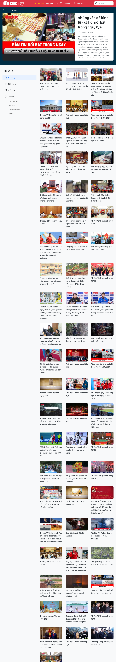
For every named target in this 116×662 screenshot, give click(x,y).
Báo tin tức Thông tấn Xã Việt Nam (22, 5)
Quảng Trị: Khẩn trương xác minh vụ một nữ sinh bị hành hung (77, 198)
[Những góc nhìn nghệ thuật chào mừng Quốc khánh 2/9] (51, 74)
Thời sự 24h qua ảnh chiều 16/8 (77, 394)
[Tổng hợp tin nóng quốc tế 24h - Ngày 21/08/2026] (102, 106)
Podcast (80, 3)
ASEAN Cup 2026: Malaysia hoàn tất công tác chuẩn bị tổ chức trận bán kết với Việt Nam (102, 422)
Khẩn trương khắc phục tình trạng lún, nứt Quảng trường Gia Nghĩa (50, 593)
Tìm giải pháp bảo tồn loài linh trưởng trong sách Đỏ (102, 563)
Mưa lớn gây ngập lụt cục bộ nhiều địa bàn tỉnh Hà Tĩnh (101, 169)
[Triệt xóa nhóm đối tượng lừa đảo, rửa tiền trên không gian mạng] (51, 186)
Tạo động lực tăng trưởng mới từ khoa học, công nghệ (76, 450)
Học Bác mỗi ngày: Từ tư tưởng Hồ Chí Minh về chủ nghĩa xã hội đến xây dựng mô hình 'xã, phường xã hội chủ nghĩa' (102, 507)
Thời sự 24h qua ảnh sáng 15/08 (102, 477)
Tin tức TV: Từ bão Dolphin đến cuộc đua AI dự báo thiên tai (102, 536)
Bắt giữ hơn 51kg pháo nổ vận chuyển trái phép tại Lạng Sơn (76, 478)
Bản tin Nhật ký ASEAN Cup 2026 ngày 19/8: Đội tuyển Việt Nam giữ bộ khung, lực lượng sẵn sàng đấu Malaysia (51, 252)
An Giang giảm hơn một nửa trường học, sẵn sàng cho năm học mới (50, 281)
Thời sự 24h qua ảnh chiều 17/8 (77, 365)
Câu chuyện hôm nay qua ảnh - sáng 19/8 (101, 248)
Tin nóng (40, 3)
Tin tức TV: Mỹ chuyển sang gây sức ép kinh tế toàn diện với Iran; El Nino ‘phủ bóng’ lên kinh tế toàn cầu (102, 89)
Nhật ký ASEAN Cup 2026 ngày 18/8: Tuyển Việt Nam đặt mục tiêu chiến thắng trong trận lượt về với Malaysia (51, 313)
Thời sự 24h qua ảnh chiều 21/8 (77, 116)
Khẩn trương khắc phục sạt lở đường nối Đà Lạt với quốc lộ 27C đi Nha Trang (75, 282)
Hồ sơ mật (12, 105)
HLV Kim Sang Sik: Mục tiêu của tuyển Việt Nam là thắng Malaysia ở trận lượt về (102, 311)
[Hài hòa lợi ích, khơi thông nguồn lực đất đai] (102, 129)
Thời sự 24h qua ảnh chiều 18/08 (102, 279)
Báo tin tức (9, 3)
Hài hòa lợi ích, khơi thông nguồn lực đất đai (102, 139)
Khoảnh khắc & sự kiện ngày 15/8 (75, 502)
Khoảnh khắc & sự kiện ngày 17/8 (49, 394)
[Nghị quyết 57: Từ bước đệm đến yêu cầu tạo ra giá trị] (77, 157)
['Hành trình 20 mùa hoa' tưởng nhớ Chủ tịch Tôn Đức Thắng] (102, 186)
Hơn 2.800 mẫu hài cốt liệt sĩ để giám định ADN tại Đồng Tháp (51, 478)
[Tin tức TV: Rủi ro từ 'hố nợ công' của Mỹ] (51, 106)
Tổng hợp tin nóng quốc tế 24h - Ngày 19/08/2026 (76, 248)
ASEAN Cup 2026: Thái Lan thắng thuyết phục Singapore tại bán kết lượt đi (51, 451)
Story (10, 114)
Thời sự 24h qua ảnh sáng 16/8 (76, 419)
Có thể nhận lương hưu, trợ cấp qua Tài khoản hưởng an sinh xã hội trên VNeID (50, 368)
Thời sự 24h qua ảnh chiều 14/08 (51, 563)
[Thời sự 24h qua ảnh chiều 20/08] (51, 212)
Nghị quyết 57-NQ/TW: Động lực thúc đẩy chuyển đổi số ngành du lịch (77, 86)
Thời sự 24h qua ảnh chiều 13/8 (102, 617)
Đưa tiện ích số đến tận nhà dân (75, 534)
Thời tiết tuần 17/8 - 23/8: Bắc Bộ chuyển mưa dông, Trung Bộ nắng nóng (50, 421)
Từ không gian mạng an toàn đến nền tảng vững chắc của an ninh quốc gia (50, 341)
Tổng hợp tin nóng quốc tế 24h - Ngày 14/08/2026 (102, 591)
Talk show (54, 3)
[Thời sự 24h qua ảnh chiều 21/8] (77, 106)
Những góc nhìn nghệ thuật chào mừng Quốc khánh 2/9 (49, 86)
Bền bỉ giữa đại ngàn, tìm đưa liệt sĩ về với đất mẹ (76, 339)
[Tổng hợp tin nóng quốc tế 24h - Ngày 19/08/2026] (77, 238)
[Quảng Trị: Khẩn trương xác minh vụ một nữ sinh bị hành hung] (77, 186)
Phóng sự (67, 3)
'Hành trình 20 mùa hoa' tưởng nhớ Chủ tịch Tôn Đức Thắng (101, 198)
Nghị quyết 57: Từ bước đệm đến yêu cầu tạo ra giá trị (75, 169)
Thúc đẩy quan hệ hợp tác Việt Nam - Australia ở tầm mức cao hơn (51, 644)
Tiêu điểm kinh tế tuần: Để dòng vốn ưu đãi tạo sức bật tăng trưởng (51, 504)
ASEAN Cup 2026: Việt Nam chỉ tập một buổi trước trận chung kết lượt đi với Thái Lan (50, 170)
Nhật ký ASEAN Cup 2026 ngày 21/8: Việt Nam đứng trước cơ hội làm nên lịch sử (76, 142)
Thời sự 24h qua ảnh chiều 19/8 (102, 222)
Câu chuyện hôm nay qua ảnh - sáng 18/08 (101, 339)
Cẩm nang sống (14, 109)
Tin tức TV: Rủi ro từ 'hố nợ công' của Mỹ (51, 116)
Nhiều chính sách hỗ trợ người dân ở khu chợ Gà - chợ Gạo (76, 224)
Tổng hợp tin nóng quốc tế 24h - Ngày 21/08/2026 (102, 116)
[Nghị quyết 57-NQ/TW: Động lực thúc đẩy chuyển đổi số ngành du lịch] (77, 74)
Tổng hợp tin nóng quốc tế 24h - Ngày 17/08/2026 (102, 365)
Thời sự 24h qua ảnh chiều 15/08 (102, 448)
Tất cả (10, 71)
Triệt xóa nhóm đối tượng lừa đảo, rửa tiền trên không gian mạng (50, 198)
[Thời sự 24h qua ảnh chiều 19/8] (102, 212)
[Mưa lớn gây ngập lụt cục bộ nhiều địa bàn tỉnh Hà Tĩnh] (102, 157)
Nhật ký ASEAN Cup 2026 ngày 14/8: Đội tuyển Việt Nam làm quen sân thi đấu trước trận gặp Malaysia (76, 565)
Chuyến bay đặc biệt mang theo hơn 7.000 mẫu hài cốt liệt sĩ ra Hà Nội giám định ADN (51, 142)
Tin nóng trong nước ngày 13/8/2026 (50, 617)
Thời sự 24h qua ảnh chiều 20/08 (51, 222)
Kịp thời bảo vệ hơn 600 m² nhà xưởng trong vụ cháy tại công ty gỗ (77, 593)
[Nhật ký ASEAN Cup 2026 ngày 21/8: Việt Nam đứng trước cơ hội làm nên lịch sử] (77, 129)
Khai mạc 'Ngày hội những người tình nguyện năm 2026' (102, 396)
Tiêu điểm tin (13, 101)
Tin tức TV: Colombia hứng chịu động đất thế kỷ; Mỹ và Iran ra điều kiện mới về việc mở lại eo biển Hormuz (51, 537)
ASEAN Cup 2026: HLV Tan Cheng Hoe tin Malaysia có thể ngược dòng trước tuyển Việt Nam (76, 311)
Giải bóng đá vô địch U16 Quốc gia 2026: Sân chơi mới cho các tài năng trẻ (76, 619)
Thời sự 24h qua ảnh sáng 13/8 (76, 643)
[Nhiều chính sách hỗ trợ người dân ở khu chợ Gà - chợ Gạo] (77, 212)
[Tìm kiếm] (96, 4)
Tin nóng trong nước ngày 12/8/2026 (102, 643)
